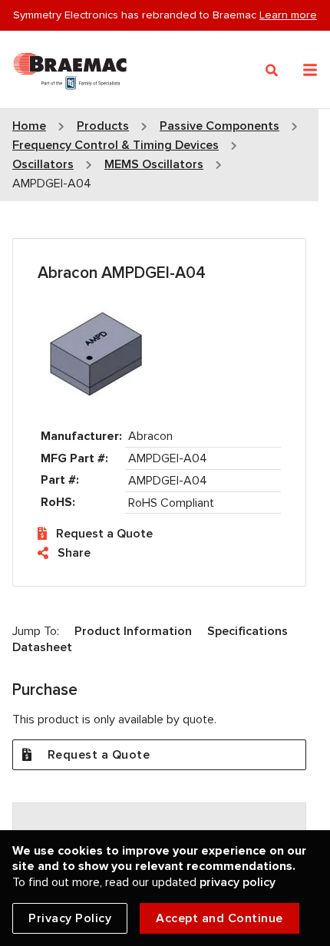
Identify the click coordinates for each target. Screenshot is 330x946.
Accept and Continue (219, 918)
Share (74, 553)
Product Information (133, 631)
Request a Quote (104, 534)
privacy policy (238, 882)
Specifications (247, 631)
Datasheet (42, 647)
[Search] (272, 70)
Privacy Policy (69, 918)
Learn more (288, 15)
